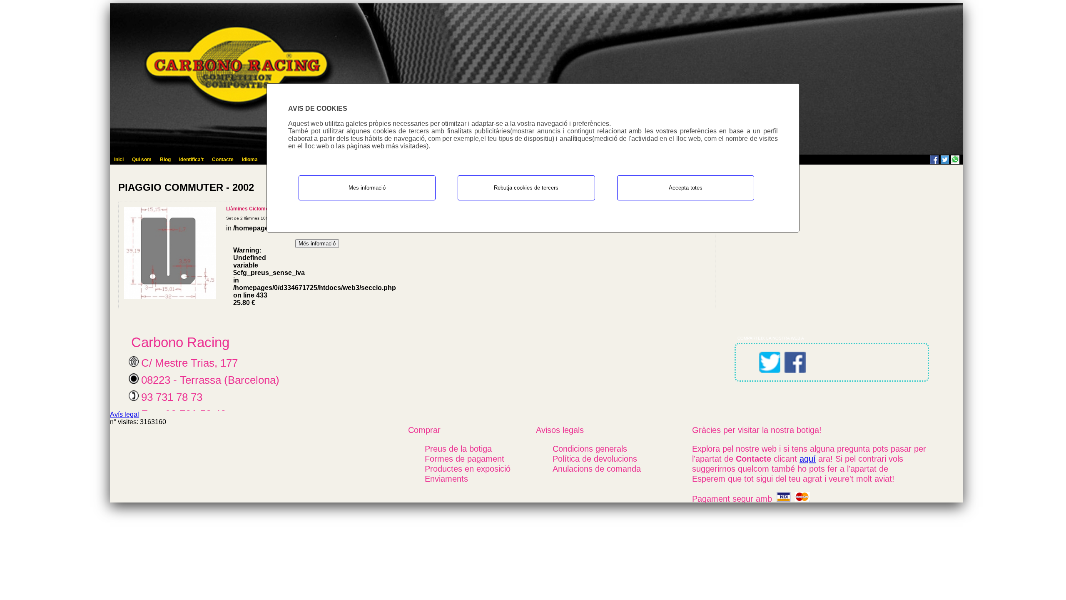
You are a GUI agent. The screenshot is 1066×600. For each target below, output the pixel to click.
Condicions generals (590, 448)
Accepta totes (685, 188)
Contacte (223, 159)
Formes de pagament (464, 458)
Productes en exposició (468, 468)
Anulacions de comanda (597, 468)
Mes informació (367, 188)
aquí (808, 458)
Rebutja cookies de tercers (526, 188)
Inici (119, 159)
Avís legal (124, 414)
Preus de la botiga (458, 448)
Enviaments (446, 478)
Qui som (142, 159)
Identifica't (191, 159)
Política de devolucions (595, 458)
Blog (165, 159)
